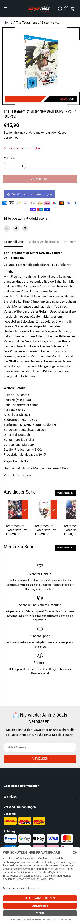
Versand (35, 132)
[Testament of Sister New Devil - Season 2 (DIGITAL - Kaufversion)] (18, 509)
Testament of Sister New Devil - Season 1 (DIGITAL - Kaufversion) (47, 528)
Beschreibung (13, 242)
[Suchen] (60, 9)
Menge (9, 158)
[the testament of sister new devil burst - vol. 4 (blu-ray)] (41, 66)
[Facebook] (7, 228)
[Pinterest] (25, 228)
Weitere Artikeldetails (44, 242)
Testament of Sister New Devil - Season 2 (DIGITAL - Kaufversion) (18, 528)
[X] (16, 228)
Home (8, 22)
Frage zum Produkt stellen (28, 218)
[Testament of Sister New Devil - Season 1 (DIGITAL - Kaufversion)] (47, 509)
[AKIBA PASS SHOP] (39, 8)
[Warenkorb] (72, 9)
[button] (6, 8)
